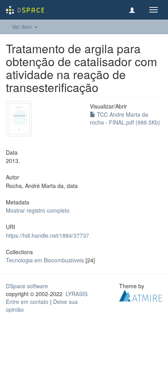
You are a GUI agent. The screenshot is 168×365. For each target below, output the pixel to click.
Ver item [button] (23, 27)
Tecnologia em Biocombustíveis (45, 260)
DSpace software (27, 286)
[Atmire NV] (140, 295)
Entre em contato (27, 301)
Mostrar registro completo (38, 210)
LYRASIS (77, 294)
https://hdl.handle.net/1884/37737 (47, 235)
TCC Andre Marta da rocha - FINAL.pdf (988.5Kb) (125, 118)
